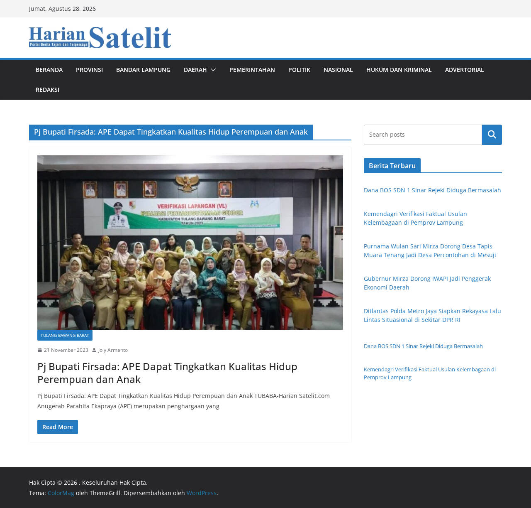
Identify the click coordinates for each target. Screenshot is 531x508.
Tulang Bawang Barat (65, 335)
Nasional (338, 70)
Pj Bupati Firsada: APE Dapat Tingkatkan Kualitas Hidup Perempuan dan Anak (167, 372)
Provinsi (89, 70)
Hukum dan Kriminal (399, 70)
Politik (299, 70)
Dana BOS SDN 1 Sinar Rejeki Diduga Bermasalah (432, 190)
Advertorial (464, 70)
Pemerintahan (252, 70)
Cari (492, 134)
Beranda (49, 70)
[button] (211, 70)
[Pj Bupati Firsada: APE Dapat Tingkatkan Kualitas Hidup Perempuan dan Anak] (190, 242)
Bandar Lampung (143, 70)
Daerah (195, 70)
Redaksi (47, 89)
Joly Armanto (113, 349)
